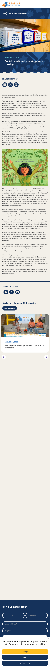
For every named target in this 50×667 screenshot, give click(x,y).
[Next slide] (46, 357)
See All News (9, 308)
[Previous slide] (4, 357)
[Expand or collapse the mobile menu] (43, 4)
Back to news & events (19, 13)
